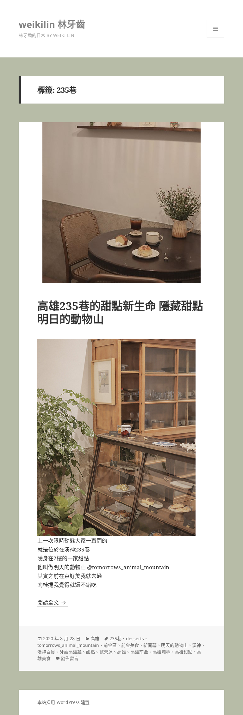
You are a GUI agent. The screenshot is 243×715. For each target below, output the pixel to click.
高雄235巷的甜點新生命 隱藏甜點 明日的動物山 (120, 312)
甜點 (90, 652)
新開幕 (150, 645)
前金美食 (130, 645)
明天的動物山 (174, 645)
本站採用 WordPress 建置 (63, 702)
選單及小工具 (215, 29)
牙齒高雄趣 (70, 652)
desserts (135, 638)
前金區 (110, 645)
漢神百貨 (46, 652)
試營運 (106, 652)
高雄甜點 (183, 652)
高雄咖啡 (161, 652)
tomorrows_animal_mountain (68, 645)
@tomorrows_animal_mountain (128, 567)
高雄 (94, 638)
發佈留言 (69, 658)
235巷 (115, 638)
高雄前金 (139, 652)
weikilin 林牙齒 (52, 24)
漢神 (196, 645)
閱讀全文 (52, 602)
